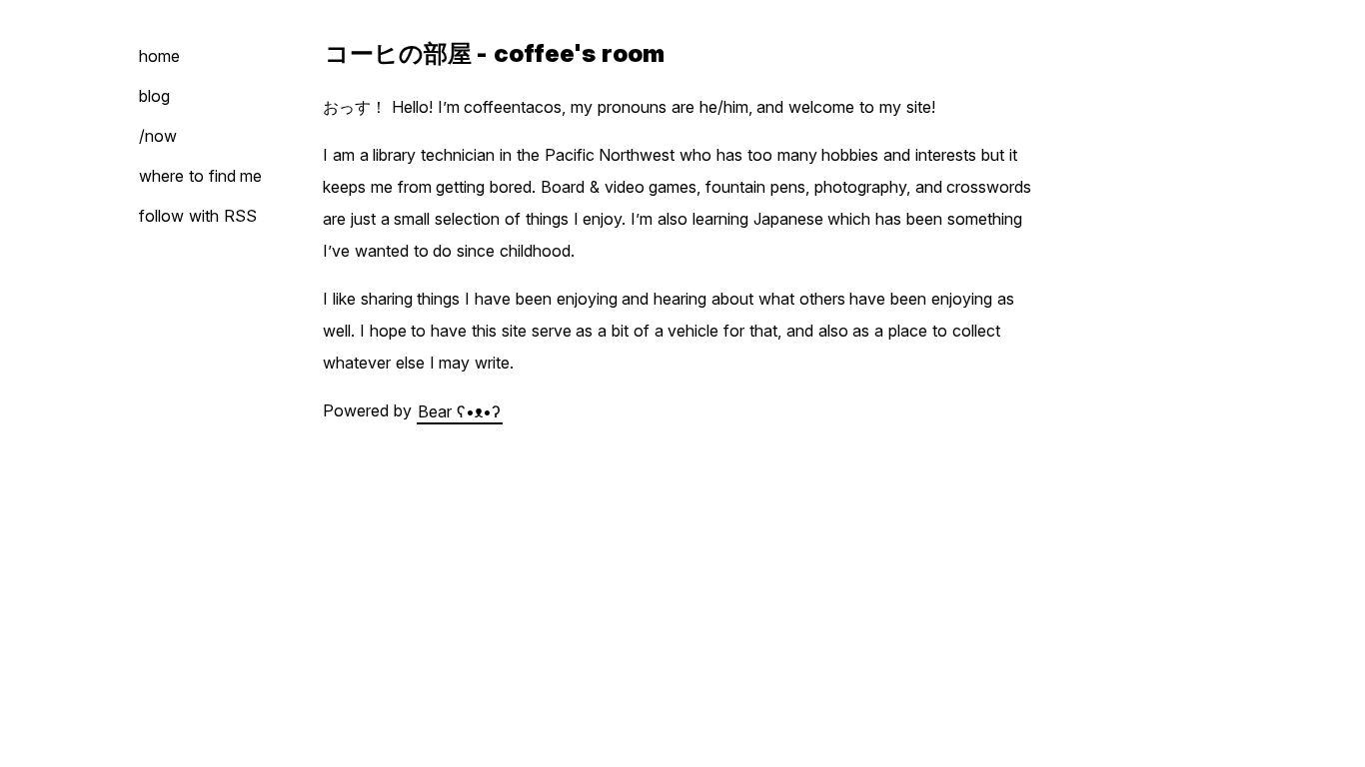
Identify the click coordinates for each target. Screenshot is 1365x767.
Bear (459, 410)
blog (154, 96)
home (159, 56)
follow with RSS (198, 216)
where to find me (200, 176)
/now (158, 136)
